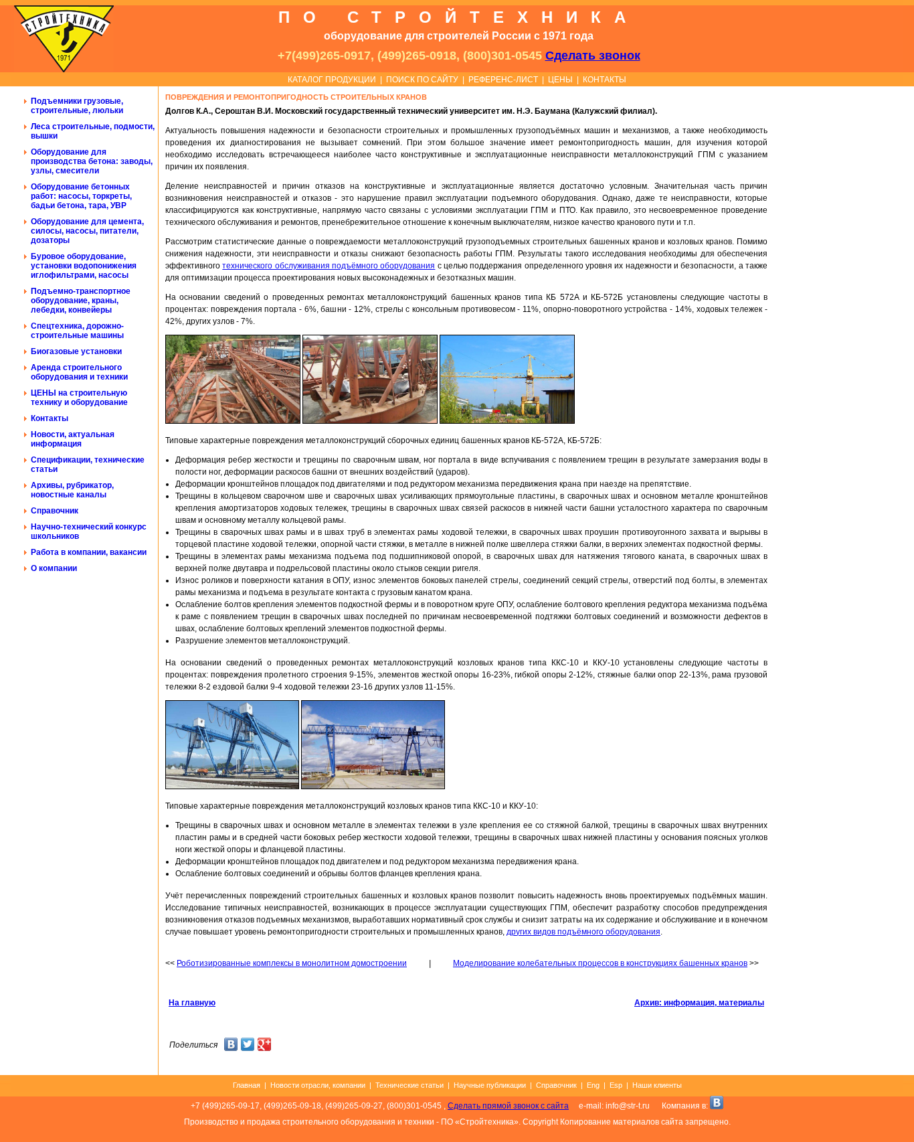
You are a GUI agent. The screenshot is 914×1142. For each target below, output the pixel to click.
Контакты (49, 418)
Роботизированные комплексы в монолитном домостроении (292, 963)
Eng (593, 1085)
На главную (192, 1002)
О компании (54, 568)
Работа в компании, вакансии (89, 552)
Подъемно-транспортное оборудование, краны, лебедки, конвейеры (80, 301)
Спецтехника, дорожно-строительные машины (77, 330)
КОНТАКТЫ (604, 79)
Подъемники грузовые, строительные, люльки (77, 105)
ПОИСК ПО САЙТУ (422, 79)
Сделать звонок (592, 55)
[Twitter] (248, 1045)
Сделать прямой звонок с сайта (508, 1106)
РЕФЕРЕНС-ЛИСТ (503, 79)
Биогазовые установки (76, 351)
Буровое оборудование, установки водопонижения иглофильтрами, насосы (83, 266)
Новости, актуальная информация (72, 439)
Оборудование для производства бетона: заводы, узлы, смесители (92, 161)
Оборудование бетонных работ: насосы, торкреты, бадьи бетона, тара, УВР (81, 196)
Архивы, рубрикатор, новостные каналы (72, 490)
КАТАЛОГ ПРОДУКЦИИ (332, 79)
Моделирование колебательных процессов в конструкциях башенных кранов (600, 963)
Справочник (54, 510)
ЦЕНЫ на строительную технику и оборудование (79, 397)
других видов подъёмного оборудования (583, 931)
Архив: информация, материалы (699, 1002)
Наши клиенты (657, 1085)
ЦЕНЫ (560, 79)
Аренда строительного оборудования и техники (79, 372)
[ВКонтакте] (231, 1045)
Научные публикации (490, 1085)
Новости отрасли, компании (317, 1085)
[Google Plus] (264, 1045)
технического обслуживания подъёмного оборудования (328, 265)
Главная (246, 1085)
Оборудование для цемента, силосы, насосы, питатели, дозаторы (87, 231)
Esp (616, 1085)
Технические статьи (409, 1085)
